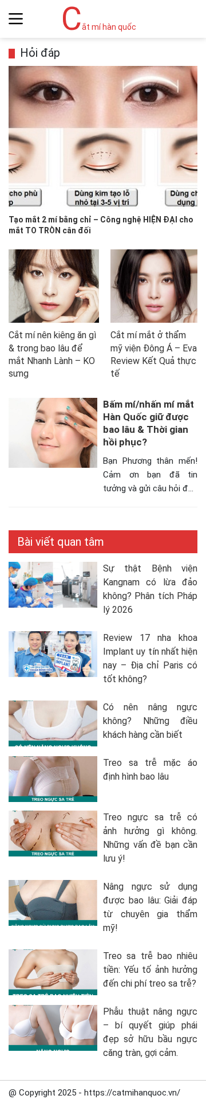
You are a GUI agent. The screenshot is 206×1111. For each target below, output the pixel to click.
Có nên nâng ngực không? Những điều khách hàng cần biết (150, 721)
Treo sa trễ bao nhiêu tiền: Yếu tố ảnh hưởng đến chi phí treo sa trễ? (150, 969)
